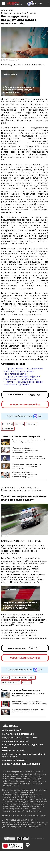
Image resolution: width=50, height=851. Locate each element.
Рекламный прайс (12, 730)
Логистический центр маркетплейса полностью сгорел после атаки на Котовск (29, 703)
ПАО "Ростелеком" (10, 60)
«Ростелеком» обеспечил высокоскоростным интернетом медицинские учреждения (25, 450)
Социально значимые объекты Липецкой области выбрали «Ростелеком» (28, 441)
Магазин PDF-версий (13, 751)
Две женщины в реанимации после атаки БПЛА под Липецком (28, 694)
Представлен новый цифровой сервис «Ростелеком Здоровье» (22, 377)
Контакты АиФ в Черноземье (18, 734)
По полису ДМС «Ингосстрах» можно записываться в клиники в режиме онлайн (29, 457)
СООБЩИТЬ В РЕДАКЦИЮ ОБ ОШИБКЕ (21, 764)
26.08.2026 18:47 (8, 487)
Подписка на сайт (12, 738)
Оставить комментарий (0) (25, 404)
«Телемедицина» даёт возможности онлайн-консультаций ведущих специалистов (26, 466)
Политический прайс (14, 760)
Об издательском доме (15, 741)
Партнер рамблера (37, 838)
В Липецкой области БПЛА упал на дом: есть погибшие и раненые (28, 711)
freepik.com (6, 536)
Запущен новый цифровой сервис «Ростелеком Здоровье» (24, 383)
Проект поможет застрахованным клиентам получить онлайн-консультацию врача (23, 371)
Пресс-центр (31, 738)
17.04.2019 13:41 (7, 10)
